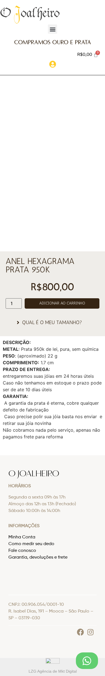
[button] (52, 29)
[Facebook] (80, 632)
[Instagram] (90, 632)
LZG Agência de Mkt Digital (53, 671)
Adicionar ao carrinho (62, 303)
